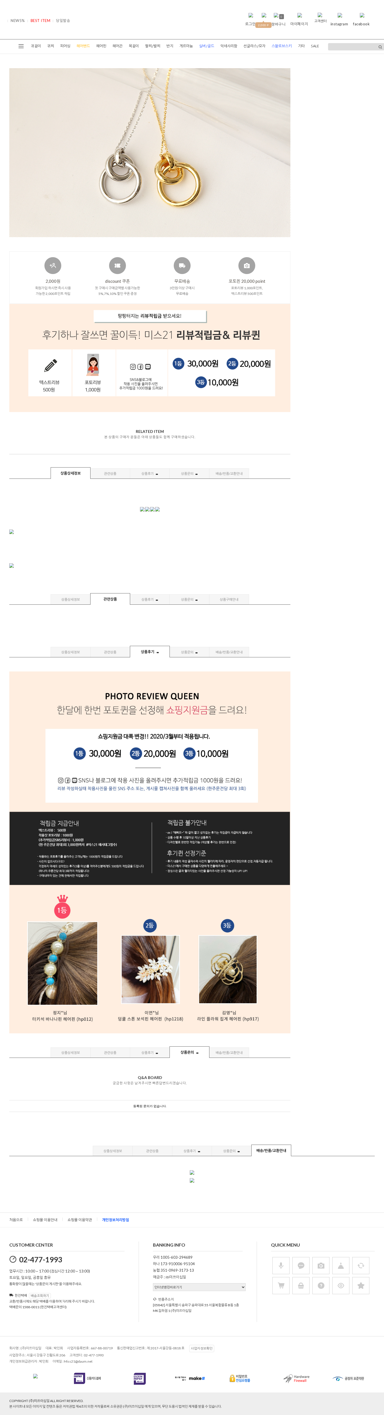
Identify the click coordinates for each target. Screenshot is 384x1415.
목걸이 (134, 46)
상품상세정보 (70, 473)
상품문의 (187, 473)
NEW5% (18, 20)
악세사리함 (228, 46)
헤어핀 (101, 46)
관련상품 (110, 473)
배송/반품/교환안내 (229, 473)
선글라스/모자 (254, 46)
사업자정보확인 (202, 1348)
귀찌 (50, 46)
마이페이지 (299, 24)
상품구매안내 (229, 599)
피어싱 (65, 46)
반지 (169, 46)
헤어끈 (117, 46)
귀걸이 (36, 46)
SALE (315, 46)
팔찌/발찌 (152, 46)
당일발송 (63, 20)
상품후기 (147, 473)
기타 (301, 46)
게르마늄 (186, 46)
